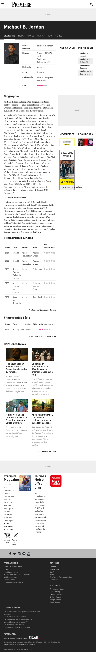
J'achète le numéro (67, 187)
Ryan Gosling (55, 592)
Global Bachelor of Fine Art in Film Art (37, 642)
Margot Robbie (55, 599)
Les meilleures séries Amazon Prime (18, 619)
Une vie (6, 569)
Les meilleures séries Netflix (15, 617)
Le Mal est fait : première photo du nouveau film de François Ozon (85, 61)
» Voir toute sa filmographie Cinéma (41, 310)
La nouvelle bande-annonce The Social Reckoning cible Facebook (85, 55)
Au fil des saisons (10, 577)
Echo (52, 574)
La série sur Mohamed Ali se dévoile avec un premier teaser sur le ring (43, 369)
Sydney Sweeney (56, 597)
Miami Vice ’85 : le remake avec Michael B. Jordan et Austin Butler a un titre (17, 418)
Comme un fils (9, 580)
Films (49, 36)
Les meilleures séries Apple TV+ (16, 622)
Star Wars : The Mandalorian (61, 577)
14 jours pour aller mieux (13, 582)
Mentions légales (9, 649)
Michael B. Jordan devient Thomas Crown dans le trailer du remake (16, 367)
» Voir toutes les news (47, 452)
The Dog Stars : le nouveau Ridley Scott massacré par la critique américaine (85, 73)
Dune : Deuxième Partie (13, 567)
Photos (30, 36)
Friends (53, 567)
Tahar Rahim (55, 602)
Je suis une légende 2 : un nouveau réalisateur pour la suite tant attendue (42, 418)
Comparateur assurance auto (13, 642)
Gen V (52, 572)
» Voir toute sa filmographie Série (42, 336)
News (21, 36)
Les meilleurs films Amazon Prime (17, 627)
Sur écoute (54, 580)
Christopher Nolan (57, 589)
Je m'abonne (67, 182)
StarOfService (55, 642)
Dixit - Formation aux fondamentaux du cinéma (19, 644)
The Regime (54, 569)
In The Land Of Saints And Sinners (17, 574)
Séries (59, 36)
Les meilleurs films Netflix (14, 624)
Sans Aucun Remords (16, 300)
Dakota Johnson (56, 594)
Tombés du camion (11, 572)
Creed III (16, 253)
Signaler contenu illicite (24, 649)
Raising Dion (18, 329)
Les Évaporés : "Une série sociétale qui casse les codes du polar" (85, 67)
